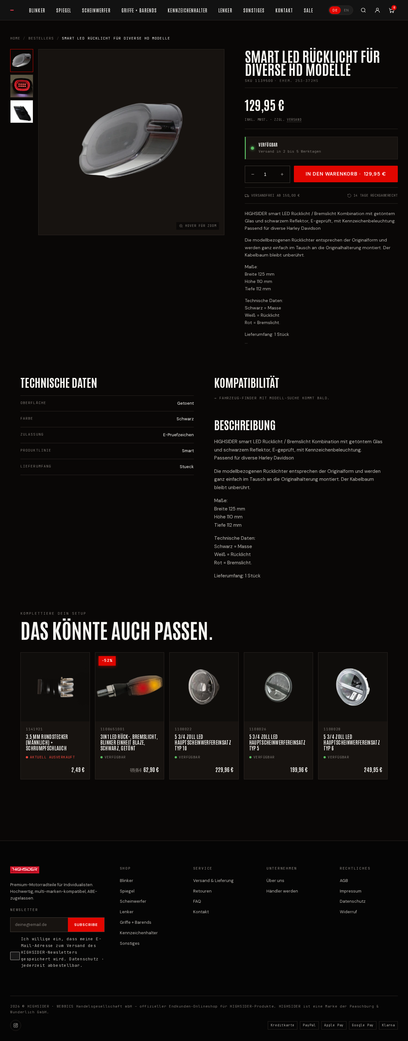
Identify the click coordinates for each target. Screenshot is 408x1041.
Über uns (275, 880)
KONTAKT (284, 10)
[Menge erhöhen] (282, 174)
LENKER (225, 10)
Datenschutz (83, 959)
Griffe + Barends (135, 922)
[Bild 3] (21, 111)
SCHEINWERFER (96, 10)
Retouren (202, 891)
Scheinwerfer (133, 901)
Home (15, 38)
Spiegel (127, 891)
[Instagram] (15, 1025)
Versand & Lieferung (213, 880)
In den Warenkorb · (346, 174)
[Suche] (363, 10)
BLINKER (37, 10)
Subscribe (86, 924)
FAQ (197, 901)
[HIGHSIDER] (12, 10)
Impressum (350, 891)
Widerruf (348, 911)
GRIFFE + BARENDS (139, 10)
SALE (308, 10)
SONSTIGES (254, 10)
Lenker (127, 911)
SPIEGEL (63, 10)
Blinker (126, 880)
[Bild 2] (21, 86)
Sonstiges (130, 943)
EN (346, 10)
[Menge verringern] (252, 174)
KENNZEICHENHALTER (188, 10)
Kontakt (201, 911)
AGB (344, 880)
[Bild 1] (21, 60)
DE (335, 10)
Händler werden (282, 891)
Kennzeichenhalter (139, 933)
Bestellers (41, 38)
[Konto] (377, 10)
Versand (294, 120)
